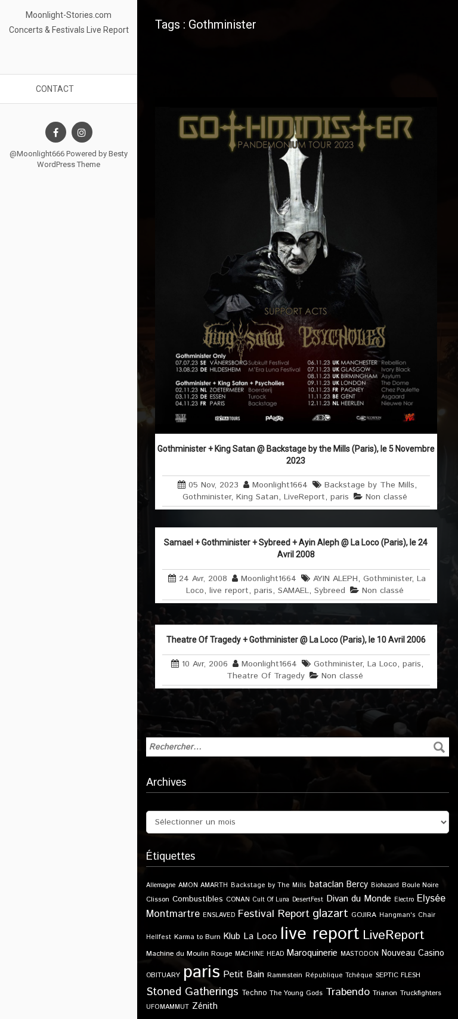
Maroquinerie (312, 953)
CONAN (238, 899)
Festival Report (274, 914)
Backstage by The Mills (369, 485)
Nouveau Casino (413, 953)
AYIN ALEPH (335, 579)
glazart (330, 913)
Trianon (385, 993)
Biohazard (385, 885)
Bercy (357, 885)
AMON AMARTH (203, 885)
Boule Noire (420, 885)
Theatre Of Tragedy (266, 676)
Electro (404, 899)
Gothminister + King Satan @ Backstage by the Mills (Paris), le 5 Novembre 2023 (296, 454)
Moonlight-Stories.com (69, 15)
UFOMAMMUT (167, 1007)
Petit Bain (243, 974)
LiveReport (304, 497)
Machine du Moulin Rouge (189, 954)
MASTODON (360, 954)
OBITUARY (163, 975)
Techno (254, 992)
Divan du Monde (358, 899)
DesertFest (307, 899)
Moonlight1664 (280, 485)
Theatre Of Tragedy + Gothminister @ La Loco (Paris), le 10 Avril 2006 (296, 639)
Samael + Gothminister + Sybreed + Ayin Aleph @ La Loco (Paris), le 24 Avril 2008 (296, 548)
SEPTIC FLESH (398, 975)
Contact (55, 89)
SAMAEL (293, 591)
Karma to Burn (197, 937)
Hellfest (158, 937)
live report (229, 591)
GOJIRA (363, 915)
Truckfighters (420, 993)
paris (339, 497)
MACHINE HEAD (259, 954)
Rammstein (284, 975)
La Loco (382, 664)
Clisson (157, 899)
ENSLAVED (219, 915)
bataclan (327, 884)
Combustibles (197, 899)
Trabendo (348, 992)
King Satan (257, 497)
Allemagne (160, 885)
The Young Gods (296, 993)
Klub (232, 936)
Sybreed (329, 591)
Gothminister (206, 497)
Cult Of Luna (271, 899)
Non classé (386, 497)
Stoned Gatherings (192, 992)
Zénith (205, 1006)
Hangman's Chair (407, 915)
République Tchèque (339, 975)
